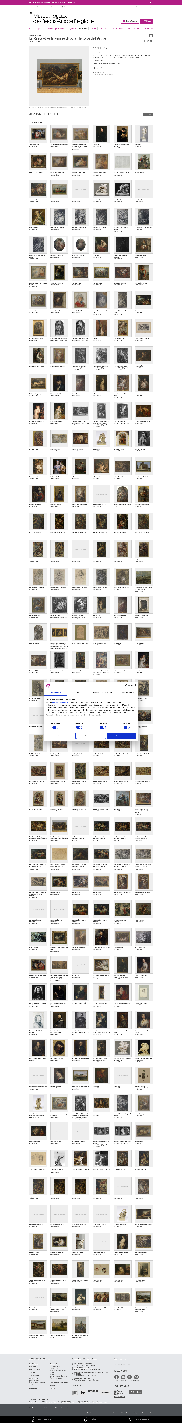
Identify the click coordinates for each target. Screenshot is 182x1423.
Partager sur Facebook (144, 41)
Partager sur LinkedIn (147, 41)
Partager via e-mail (151, 41)
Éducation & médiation (122, 28)
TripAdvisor (136, 1380)
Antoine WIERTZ (103, 73)
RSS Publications (119, 1397)
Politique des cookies (146, 1413)
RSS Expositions (119, 1393)
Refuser (61, 736)
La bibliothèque (55, 1367)
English (150, 7)
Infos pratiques (35, 28)
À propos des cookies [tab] (126, 692)
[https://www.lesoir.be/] (93, 1391)
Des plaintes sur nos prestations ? (96, 1413)
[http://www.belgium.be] (83, 1393)
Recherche (138, 28)
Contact (39, 7)
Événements (55, 7)
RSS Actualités (118, 1395)
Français (142, 7)
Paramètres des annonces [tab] (102, 692)
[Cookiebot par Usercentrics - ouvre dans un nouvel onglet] (127, 685)
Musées (93, 28)
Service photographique (58, 1370)
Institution (102, 28)
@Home (149, 28)
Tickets (148, 21)
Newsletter (137, 1392)
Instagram (129, 1380)
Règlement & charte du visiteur (37, 1383)
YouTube (123, 1380)
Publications (54, 1368)
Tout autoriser (121, 736)
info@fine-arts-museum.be (98, 1402)
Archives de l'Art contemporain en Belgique (58, 1375)
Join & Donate (131, 21)
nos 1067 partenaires (60, 702)
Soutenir (53, 1385)
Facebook (116, 1380)
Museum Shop (34, 1380)
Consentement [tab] (55, 692)
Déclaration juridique (132, 1413)
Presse (46, 7)
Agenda (72, 28)
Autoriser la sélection (91, 736)
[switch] (79, 727)
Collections (82, 28)
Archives (52, 1372)
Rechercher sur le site (62, 7)
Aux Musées (34, 1375)
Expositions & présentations (55, 28)
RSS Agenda (118, 1391)
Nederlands (133, 7)
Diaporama (147, 114)
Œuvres (151, 35)
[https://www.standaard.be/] (105, 1392)
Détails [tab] (79, 692)
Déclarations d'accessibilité (116, 1413)
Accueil (31, 7)
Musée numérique (56, 1378)
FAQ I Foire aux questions (35, 1365)
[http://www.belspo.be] (75, 1393)
